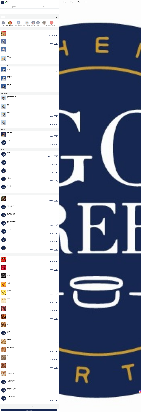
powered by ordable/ (29, 406)
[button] (29, 2)
